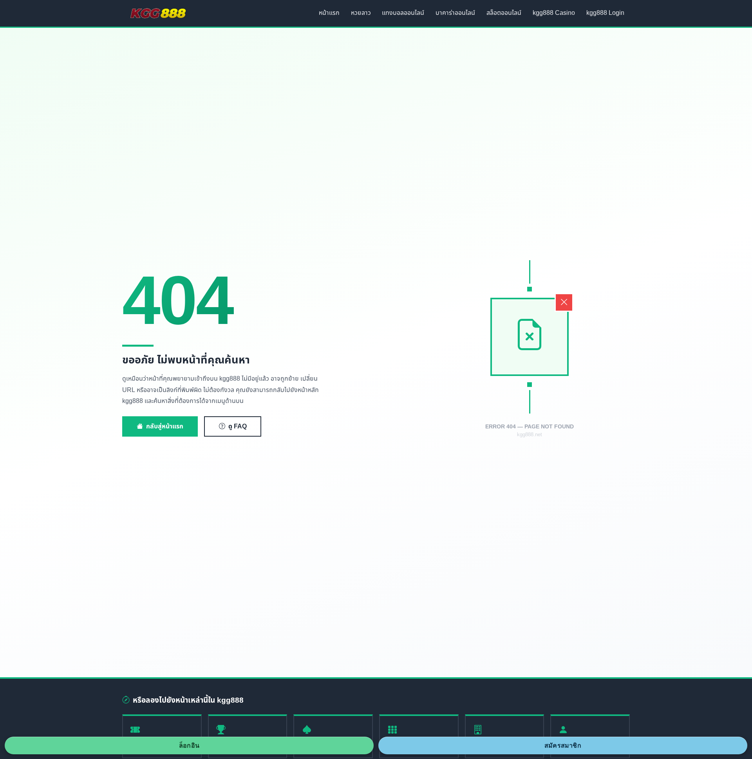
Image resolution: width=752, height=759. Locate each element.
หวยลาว (361, 13)
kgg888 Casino (554, 13)
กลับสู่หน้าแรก (164, 426)
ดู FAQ (237, 426)
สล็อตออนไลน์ (503, 13)
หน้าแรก (329, 13)
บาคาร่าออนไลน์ (455, 13)
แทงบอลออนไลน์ (403, 13)
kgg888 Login (605, 13)
